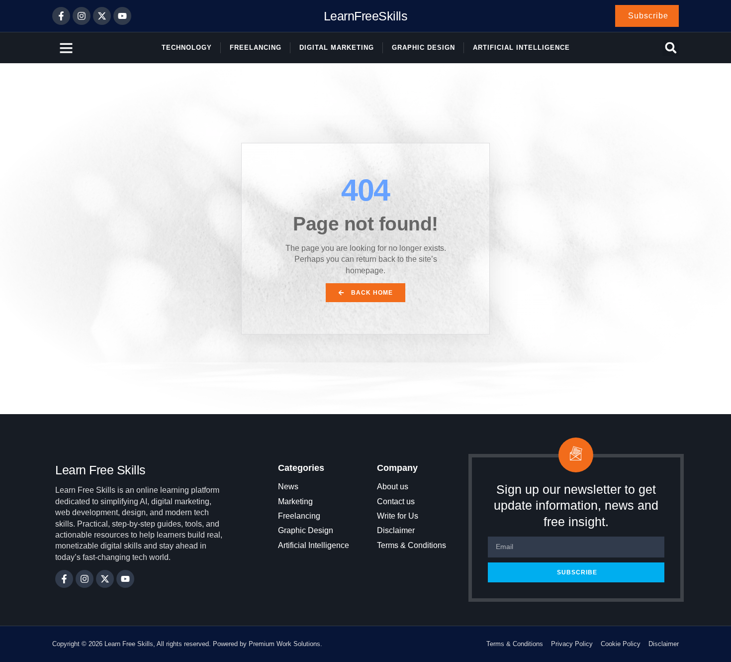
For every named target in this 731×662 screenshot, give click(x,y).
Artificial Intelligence (521, 47)
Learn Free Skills (100, 470)
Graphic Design (423, 47)
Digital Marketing (336, 47)
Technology (187, 47)
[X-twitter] (102, 16)
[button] (670, 48)
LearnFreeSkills (366, 16)
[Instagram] (82, 16)
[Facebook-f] (61, 16)
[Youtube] (122, 16)
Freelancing (255, 47)
